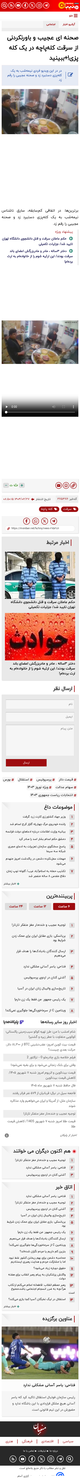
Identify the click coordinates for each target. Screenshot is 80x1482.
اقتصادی (48, 1441)
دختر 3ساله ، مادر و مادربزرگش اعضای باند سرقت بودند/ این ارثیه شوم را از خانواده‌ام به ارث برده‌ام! (40, 256)
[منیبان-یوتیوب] (18, 5)
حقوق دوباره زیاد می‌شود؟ (49, 1268)
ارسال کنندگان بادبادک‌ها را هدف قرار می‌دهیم (38, 1239)
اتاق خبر (64, 1187)
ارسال (26, 763)
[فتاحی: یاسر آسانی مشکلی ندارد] (40, 1353)
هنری (10, 1441)
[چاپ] (66, 485)
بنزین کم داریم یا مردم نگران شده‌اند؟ (43, 1251)
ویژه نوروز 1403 (37, 787)
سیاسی (68, 1441)
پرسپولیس (44, 779)
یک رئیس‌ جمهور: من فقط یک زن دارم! (40, 999)
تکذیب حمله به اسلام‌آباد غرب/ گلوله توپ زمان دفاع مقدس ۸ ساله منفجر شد (36, 873)
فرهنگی (27, 1441)
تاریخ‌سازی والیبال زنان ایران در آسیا (41, 988)
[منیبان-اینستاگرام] (39, 5)
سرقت (67, 509)
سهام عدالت (64, 787)
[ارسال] (58, 485)
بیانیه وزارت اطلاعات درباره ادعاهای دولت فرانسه (36, 832)
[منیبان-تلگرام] (46, 5)
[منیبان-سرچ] (69, 1459)
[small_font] (6, 485)
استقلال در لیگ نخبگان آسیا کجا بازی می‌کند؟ (37, 1299)
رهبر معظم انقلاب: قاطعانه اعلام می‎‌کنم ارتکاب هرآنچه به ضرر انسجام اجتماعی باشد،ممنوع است (41, 1289)
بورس (7, 779)
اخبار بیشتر (10, 884)
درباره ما (54, 1451)
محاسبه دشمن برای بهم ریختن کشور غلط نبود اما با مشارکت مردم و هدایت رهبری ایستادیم (37, 1260)
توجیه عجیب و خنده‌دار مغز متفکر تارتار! (39, 925)
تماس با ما (28, 1451)
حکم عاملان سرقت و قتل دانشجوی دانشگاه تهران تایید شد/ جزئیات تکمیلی (43, 605)
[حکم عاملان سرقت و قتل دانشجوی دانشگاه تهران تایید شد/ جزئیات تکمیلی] (40, 575)
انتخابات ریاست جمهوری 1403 (52, 795)
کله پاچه (47, 509)
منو (71, 16)
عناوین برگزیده (57, 1319)
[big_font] (22, 485)
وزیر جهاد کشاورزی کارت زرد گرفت (44, 817)
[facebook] (26, 521)
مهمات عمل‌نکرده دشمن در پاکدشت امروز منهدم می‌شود (36, 861)
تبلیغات (42, 1451)
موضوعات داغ (58, 807)
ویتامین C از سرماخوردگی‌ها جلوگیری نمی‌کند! (35, 1010)
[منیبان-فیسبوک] (25, 5)
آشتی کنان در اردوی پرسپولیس (45, 977)
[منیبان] (68, 6)
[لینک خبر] (73, 485)
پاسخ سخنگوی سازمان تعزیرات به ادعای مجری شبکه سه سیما (37, 849)
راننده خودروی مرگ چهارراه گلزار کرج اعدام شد (38, 824)
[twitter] (44, 521)
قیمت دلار (66, 779)
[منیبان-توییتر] (32, 5)
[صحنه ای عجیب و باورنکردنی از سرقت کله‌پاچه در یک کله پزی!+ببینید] (53, 521)
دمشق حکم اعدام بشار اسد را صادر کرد (42, 839)
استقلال (23, 779)
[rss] (11, 5)
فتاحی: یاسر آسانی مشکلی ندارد (44, 966)
